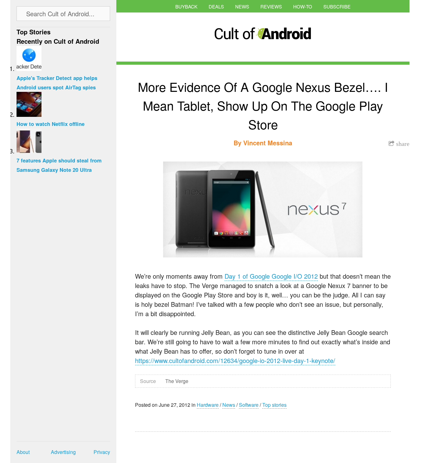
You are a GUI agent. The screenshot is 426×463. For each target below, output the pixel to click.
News (242, 6)
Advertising (63, 452)
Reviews (271, 6)
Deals (216, 6)
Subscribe (337, 6)
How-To (302, 6)
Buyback (186, 6)
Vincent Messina (267, 142)
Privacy (102, 452)
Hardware (208, 404)
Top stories (274, 404)
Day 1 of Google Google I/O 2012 (271, 276)
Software (249, 404)
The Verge (176, 381)
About (23, 452)
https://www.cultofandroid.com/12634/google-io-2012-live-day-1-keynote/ (235, 360)
